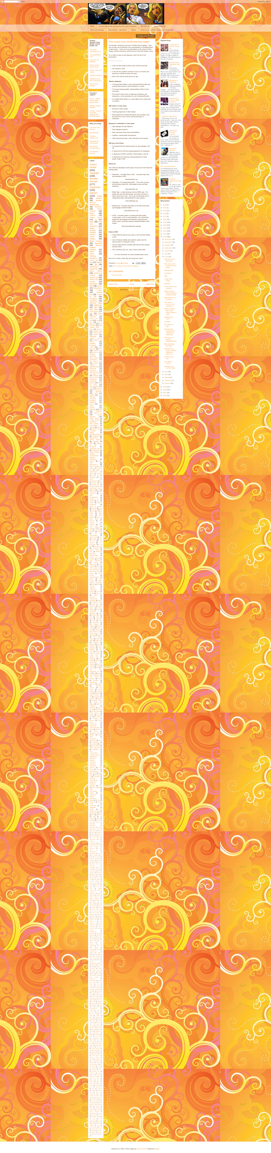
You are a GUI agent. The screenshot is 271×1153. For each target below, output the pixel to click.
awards (100, 965)
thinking (97, 693)
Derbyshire (92, 851)
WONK (92, 735)
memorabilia (93, 535)
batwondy (96, 450)
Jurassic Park (93, 883)
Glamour (92, 708)
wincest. (100, 1130)
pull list (99, 427)
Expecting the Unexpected (94, 142)
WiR (91, 443)
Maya (98, 895)
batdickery (93, 422)
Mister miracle (98, 900)
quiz (93, 1088)
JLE (98, 490)
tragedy (93, 1121)
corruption (99, 991)
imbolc (92, 502)
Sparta (98, 933)
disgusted (93, 659)
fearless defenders (93, 458)
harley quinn (97, 333)
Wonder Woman (94, 180)
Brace (93, 832)
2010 (165, 237)
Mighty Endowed (94, 898)
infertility (96, 776)
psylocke (97, 1085)
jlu (94, 673)
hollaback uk (98, 1031)
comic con (94, 318)
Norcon (92, 720)
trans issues (94, 358)
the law (92, 1118)
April (166, 374)
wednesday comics (96, 488)
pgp (98, 1074)
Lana (98, 715)
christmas (98, 411)
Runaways (93, 492)
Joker (97, 617)
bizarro (98, 973)
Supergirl (94, 173)
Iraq (99, 876)
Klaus (91, 886)
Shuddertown (93, 931)
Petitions (92, 914)
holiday (92, 239)
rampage (99, 1088)
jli (95, 533)
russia (91, 593)
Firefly (91, 468)
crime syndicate (96, 996)
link (91, 262)
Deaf (98, 559)
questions (93, 356)
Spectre (92, 935)
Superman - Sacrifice (173, 149)
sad (97, 320)
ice (98, 668)
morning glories (94, 1064)
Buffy (92, 222)
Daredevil (92, 613)
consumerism (94, 455)
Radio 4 (94, 916)
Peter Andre (95, 912)
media (100, 678)
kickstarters (99, 1045)
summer (94, 1114)
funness (99, 473)
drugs (93, 1003)
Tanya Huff (93, 940)
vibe (98, 1125)
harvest (92, 668)
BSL (115, 266)
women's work (97, 602)
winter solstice (94, 695)
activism (99, 388)
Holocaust (93, 564)
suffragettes (93, 1113)
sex (101, 1099)
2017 (165, 216)
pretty (91, 800)
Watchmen (98, 640)
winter (93, 1132)
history (100, 531)
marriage (92, 785)
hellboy (91, 1031)
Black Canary (96, 241)
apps (100, 963)
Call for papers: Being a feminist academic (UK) (170, 293)
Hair (91, 617)
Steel (91, 729)
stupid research (94, 1111)
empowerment (93, 1008)
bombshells (92, 980)
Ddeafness (135, 266)
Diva (100, 613)
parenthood (93, 682)
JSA (100, 409)
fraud (93, 1020)
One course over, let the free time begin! (170, 265)
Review (100, 916)
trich (93, 814)
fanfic (91, 1017)
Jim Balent (97, 879)
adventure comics (96, 448)
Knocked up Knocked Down (95, 147)
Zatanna (92, 524)
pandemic (92, 1073)
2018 (165, 213)
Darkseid (92, 848)
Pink (98, 566)
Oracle (96, 363)
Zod (101, 954)
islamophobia (94, 780)
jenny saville (93, 1041)
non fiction (92, 1067)
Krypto (92, 715)
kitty (93, 1046)
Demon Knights (95, 466)
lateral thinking (96, 1048)
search (91, 1097)
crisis (91, 347)
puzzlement (99, 1087)
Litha (93, 620)
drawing (100, 1001)
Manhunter (93, 438)
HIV (99, 870)
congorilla (92, 991)
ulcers (98, 1123)
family (97, 1015)
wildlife (93, 1130)
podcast (92, 684)
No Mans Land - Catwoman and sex (174, 64)
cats (91, 751)
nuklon (100, 1067)
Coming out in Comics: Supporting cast (170, 339)
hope (91, 1034)
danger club (94, 657)
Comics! (92, 841)
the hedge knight (96, 1116)
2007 (165, 392)
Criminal (98, 844)
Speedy (95, 441)
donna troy (99, 999)
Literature (99, 619)
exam (97, 1010)
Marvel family (94, 377)
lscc (100, 349)
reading (94, 539)
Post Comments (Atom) (135, 289)
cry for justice (97, 390)
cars (98, 984)
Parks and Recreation (96, 911)
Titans (92, 237)
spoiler (92, 383)
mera (91, 789)
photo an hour (94, 1078)
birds (93, 973)
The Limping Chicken (94, 85)
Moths (94, 902)
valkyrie (92, 1125)
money (91, 1062)
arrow (100, 740)
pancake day (95, 1071)
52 (90, 697)
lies (99, 1052)
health (92, 395)
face (98, 1012)
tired (100, 813)
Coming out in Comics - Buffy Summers (174, 100)
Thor (91, 388)
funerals (92, 1026)
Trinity (98, 639)
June (166, 256)
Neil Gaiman (94, 624)
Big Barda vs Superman (173, 81)
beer (98, 644)
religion (92, 365)
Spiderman (97, 305)
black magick (94, 977)
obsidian (94, 1069)
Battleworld (92, 825)
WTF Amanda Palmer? (168, 166)
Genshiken (92, 867)
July (166, 254)
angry (93, 959)
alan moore (93, 958)
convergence (94, 425)
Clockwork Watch (95, 839)
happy (99, 196)
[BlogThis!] (139, 263)
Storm (93, 937)
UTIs (95, 731)
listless (95, 1053)
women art (94, 277)
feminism (98, 207)
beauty (100, 968)
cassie (97, 530)
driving (98, 660)
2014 (165, 225)
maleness (93, 784)
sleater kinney (96, 1106)
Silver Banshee (95, 727)
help (98, 584)
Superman (95, 187)
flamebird (99, 391)
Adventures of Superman (96, 268)
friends (98, 1022)
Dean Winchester (96, 561)
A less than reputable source (95, 50)
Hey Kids (99, 872)
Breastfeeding (94, 555)
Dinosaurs (92, 853)
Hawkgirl (92, 409)
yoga (100, 1134)
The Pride (99, 729)
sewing (94, 508)
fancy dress (96, 271)
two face (99, 814)
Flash (92, 254)
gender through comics (96, 1027)
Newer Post (113, 284)
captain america (95, 653)
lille (90, 1053)
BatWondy (92, 823)
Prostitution (93, 724)
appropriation (93, 963)
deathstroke (93, 756)
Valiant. (91, 952)
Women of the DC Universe (96, 445)
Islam (98, 877)
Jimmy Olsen (96, 711)
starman (92, 597)
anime (98, 959)
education (93, 764)
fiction (98, 666)
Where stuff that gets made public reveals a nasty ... (170, 311)
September (169, 248)
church (91, 986)
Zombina (95, 642)
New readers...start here (96, 327)
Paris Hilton (95, 909)
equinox (92, 664)
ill (90, 776)
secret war (99, 1097)
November (168, 242)
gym (98, 501)
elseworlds (93, 766)
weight (100, 600)
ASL (91, 551)
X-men (99, 290)
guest (98, 1029)
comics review (93, 166)
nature (91, 793)
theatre (92, 809)
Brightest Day (94, 367)
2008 (165, 390)
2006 (165, 395)
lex (101, 481)
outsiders (96, 680)
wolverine (96, 548)
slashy (92, 432)
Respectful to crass (168, 318)
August (167, 251)
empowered (93, 662)
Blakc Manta (93, 830)
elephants (94, 1005)
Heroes (96, 562)
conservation (93, 753)
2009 (165, 387)
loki (101, 1053)
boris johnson (96, 746)
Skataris (92, 933)
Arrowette (97, 697)
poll (101, 483)
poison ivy (98, 413)
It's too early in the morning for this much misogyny (117, 26)
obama (92, 796)
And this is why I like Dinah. (169, 260)
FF (90, 862)
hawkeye (93, 400)
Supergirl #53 (168, 270)
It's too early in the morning (170, 287)
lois (91, 322)
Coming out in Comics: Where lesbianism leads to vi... (170, 351)
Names (96, 718)
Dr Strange (95, 855)
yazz (95, 1134)
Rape (100, 313)
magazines (93, 782)
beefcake (96, 742)
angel (100, 958)
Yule (96, 954)
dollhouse (92, 758)
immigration (96, 1038)
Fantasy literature (93, 257)
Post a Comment (116, 275)
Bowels (100, 830)
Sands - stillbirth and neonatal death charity (95, 100)
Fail (95, 862)
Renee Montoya (96, 439)
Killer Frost (97, 884)
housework (97, 1034)
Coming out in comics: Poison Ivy (174, 46)
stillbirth (93, 232)
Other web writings (97, 30)
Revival (92, 521)
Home (92, 26)
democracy (92, 998)
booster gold (97, 331)
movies (94, 483)
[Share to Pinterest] (145, 263)
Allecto (98, 820)
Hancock (92, 872)
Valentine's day (94, 733)
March (167, 377)
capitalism (96, 749)
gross (93, 1029)
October (168, 245)
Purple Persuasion (96, 75)
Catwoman (93, 359)
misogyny (93, 299)
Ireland (91, 877)
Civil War (96, 837)
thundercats (93, 813)
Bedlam (100, 827)
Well (165, 276)
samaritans (92, 1094)
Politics (99, 198)
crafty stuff (94, 655)
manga (92, 427)
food (95, 393)
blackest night (96, 303)
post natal (92, 1083)
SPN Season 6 (95, 633)
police (98, 1081)
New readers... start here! (118, 30)
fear (98, 769)
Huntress (93, 370)
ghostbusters (94, 771)
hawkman (93, 402)
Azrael (97, 822)
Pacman (100, 907)
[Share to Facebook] (143, 263)
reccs (91, 404)
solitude (98, 1107)
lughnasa (92, 588)
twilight (91, 1123)
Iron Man (99, 709)
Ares (91, 822)
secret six (95, 429)
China (100, 836)
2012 (165, 231)
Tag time (98, 938)
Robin (92, 252)
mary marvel (94, 677)
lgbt (95, 307)
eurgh (91, 1010)
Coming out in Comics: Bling (169, 367)
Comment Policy (160, 26)
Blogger (157, 1149)
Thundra (92, 949)
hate (93, 584)
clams (98, 986)
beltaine (92, 646)
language (93, 345)
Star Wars (99, 935)
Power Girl (94, 279)
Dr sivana (97, 856)
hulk (91, 1036)
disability (92, 343)
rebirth (93, 1090)
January (168, 383)
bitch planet (93, 744)
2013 (165, 228)
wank (100, 1127)
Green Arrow (96, 218)
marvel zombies (94, 1057)
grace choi (93, 773)
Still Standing (94, 132)
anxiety (91, 961)
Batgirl (99, 262)
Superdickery (94, 372)
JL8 (91, 879)
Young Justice (94, 420)
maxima (92, 678)
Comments (93, 611)
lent (101, 1050)
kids (98, 673)
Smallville (93, 284)
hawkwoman (93, 481)
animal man (97, 350)
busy (97, 651)
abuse (91, 573)
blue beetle (94, 423)
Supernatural (94, 311)
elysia (97, 1006)
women (92, 407)
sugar (100, 1113)
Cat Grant (99, 834)
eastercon (93, 762)
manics (92, 461)
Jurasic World (94, 881)
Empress (92, 860)
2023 (165, 205)
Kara (91, 619)
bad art (95, 352)
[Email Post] (132, 263)
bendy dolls (95, 970)
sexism (92, 235)
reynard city (96, 484)
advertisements (94, 577)
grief (91, 320)
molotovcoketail (141, 1149)
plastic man (93, 537)
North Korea (93, 905)
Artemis (92, 698)
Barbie (100, 698)
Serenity (92, 635)
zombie (92, 820)
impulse (92, 586)
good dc (96, 475)
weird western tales (97, 1128)
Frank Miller (96, 615)
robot (97, 1092)
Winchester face (95, 571)
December (168, 239)
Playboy (92, 626)
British (93, 834)
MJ (91, 717)
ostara (91, 591)
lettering (94, 1052)
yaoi (98, 818)
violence (94, 510)
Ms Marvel (98, 717)
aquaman (98, 243)
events (92, 767)
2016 (165, 219)
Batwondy (92, 827)
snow (91, 1107)
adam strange (96, 956)
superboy (93, 301)
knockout (99, 1046)
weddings (92, 600)
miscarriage (93, 791)
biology (100, 972)
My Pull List (145, 26)
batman (93, 193)
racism (92, 282)
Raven (97, 629)
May (166, 371)
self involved (94, 1099)
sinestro (100, 1104)
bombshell (92, 979)
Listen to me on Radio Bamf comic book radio (157, 30)
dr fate (93, 1001)
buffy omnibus (94, 452)
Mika (91, 900)
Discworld (93, 368)
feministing (92, 1019)
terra (100, 508)
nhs (99, 1066)
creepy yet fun (98, 994)
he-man (97, 775)
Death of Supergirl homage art (175, 180)
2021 (165, 208)
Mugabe (98, 904)
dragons (92, 760)
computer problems (95, 989)
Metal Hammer (94, 897)
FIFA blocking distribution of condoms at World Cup (169, 331)
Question (167, 283)
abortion (92, 354)
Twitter (133, 30)
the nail (100, 1120)
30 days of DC (96, 374)
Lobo (100, 620)
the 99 (100, 1114)
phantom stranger (95, 1076)
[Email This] (137, 263)
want (94, 816)
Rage (92, 213)
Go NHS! (167, 322)
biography (92, 972)
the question (98, 546)
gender (92, 501)
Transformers (93, 951)
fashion (98, 1017)
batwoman (93, 528)
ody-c (100, 1069)
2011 (165, 234)
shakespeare (93, 1102)
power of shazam (96, 506)
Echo (93, 490)
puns (91, 1087)
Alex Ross (95, 604)
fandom (92, 531)
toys (91, 313)
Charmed (94, 836)
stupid (98, 1109)
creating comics (95, 755)
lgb (96, 264)
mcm (100, 785)
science (92, 802)
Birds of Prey (96, 383)
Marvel (96, 375)
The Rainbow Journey (94, 152)
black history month (95, 975)
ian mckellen (98, 1036)
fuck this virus (94, 1024)
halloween (93, 477)
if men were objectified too (96, 669)
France (100, 862)
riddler (98, 800)
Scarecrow (93, 726)
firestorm (99, 1019)
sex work (99, 593)
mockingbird (96, 1060)
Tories (91, 473)
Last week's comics (168, 362)
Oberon (93, 907)
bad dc (99, 329)
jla (96, 220)
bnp (101, 744)
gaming (98, 1026)
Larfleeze (96, 436)
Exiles (98, 860)
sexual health (96, 1101)
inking (91, 1039)
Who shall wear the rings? (169, 345)
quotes (100, 684)
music (99, 286)
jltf (90, 673)
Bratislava (99, 832)
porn (98, 591)
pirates (91, 1081)
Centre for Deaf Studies (124, 266)
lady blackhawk (95, 675)
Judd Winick (94, 713)
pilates (91, 1080)
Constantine (93, 843)
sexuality (92, 431)
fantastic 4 (94, 499)
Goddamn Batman (96, 434)
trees (98, 1121)
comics (92, 215)
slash (95, 595)
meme (96, 334)
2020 (165, 211)
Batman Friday (97, 700)
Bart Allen (94, 309)
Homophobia (94, 386)
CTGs (98, 610)
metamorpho (98, 1059)
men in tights (96, 787)
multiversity (93, 590)
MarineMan (92, 893)
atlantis (93, 965)
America (92, 606)
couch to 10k (96, 295)
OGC (100, 905)
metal (91, 1059)
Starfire (99, 635)
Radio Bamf (94, 418)
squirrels (92, 1109)
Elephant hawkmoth (95, 858)
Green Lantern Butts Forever (95, 66)
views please (93, 1127)
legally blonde (93, 1050)
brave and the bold (96, 747)
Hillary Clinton (95, 874)
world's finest (94, 550)
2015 (165, 222)
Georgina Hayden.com (94, 137)
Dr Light (100, 853)
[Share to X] (141, 263)
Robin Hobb (94, 918)
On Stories (167, 273)
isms (98, 1039)
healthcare (93, 379)
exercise (92, 1012)
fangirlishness (94, 497)
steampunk (93, 805)
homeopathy (96, 1033)
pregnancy (94, 226)
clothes (92, 454)
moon (98, 1062)
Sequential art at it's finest (169, 298)
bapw (93, 966)
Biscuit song (95, 829)
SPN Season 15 (95, 631)
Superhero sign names (169, 116)
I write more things (168, 280)
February (168, 380)
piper (98, 1080)
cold (91, 987)
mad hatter (96, 1055)
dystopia (100, 1003)
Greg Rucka (93, 870)
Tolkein (98, 949)
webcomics (93, 464)
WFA (91, 640)
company (97, 987)
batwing (92, 644)
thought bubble (94, 486)
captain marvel (96, 338)
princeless (93, 381)
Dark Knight (94, 846)
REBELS (99, 914)
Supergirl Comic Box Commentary (95, 79)
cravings (94, 992)
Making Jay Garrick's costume (173, 132)
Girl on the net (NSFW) (94, 61)
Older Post (150, 284)
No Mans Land (96, 361)
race (100, 537)
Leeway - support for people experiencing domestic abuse (95, 113)
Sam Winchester (95, 570)
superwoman (93, 599)
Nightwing (93, 336)
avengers (93, 399)
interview (92, 778)
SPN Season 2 (95, 568)
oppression (93, 798)
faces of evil (93, 1013)
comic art (94, 260)
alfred (91, 579)
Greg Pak (97, 869)
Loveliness (96, 622)
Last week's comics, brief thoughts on (169, 304)
